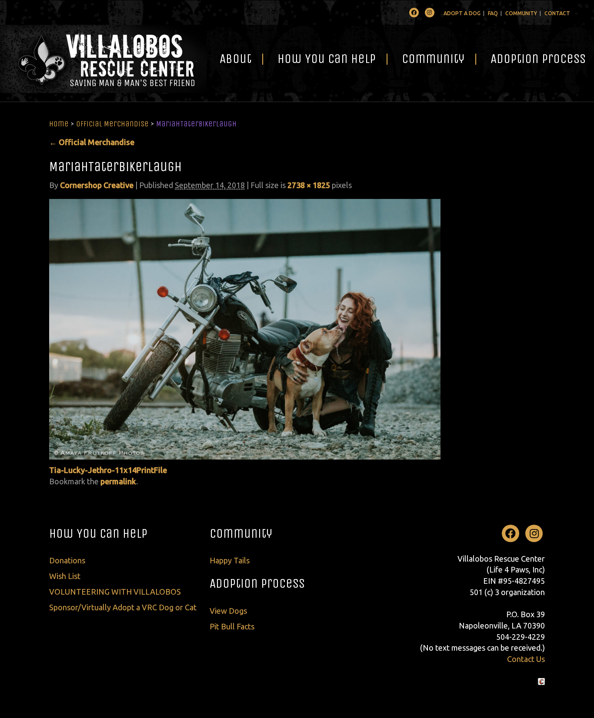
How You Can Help (326, 58)
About (235, 58)
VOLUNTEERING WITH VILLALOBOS (115, 591)
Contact (557, 13)
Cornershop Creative (96, 185)
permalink (118, 481)
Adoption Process (257, 583)
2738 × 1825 (308, 185)
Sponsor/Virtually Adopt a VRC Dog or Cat (123, 607)
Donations (67, 560)
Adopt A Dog (462, 13)
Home (59, 124)
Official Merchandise (112, 124)
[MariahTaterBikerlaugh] (244, 328)
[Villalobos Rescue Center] (103, 59)
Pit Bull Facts (232, 626)
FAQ (493, 13)
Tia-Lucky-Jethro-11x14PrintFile (108, 470)
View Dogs (228, 610)
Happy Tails (230, 560)
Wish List (64, 576)
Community (521, 13)
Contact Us (526, 659)
